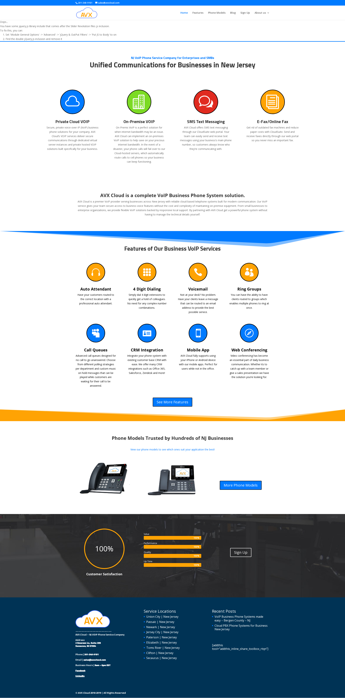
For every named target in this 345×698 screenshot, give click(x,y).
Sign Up (245, 12)
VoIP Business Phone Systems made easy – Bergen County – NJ (239, 618)
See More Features (172, 402)
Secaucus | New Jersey (161, 658)
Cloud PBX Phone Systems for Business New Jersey (241, 627)
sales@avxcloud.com (95, 660)
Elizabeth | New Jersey (161, 642)
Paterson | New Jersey (161, 637)
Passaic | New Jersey (160, 622)
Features (197, 12)
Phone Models (217, 12)
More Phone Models (241, 485)
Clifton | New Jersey (159, 653)
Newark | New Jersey (160, 627)
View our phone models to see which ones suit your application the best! (172, 449)
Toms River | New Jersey (163, 648)
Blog (233, 12)
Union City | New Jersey (162, 617)
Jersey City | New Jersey (162, 632)
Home (184, 12)
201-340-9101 (91, 654)
